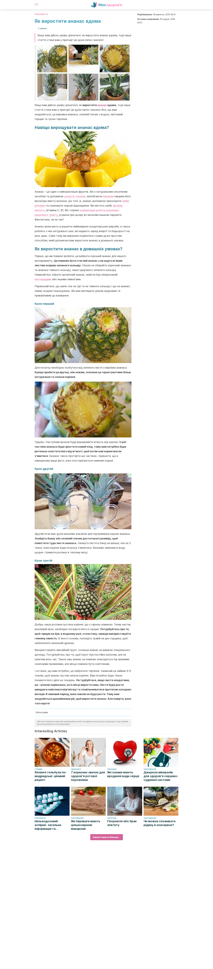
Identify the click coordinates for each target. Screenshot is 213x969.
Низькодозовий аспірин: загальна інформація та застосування (48, 825)
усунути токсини (74, 196)
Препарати (40, 818)
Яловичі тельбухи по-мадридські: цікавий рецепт (51, 776)
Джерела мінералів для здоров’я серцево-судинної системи (161, 776)
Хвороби (111, 769)
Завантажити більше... (106, 837)
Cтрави (38, 769)
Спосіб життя (41, 14)
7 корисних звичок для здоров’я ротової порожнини (88, 776)
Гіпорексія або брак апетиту (122, 823)
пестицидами (43, 279)
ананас (102, 105)
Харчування (150, 769)
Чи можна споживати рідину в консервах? (159, 823)
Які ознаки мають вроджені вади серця (123, 774)
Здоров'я (76, 769)
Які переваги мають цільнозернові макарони (85, 824)
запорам (108, 196)
